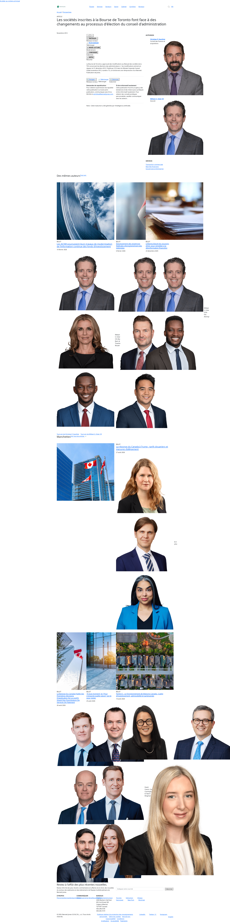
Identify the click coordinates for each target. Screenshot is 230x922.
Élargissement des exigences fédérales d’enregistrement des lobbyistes (129, 245)
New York (131, 900)
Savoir (116, 7)
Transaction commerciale (154, 165)
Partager (92, 79)
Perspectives (67, 12)
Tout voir (83, 175)
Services (100, 7)
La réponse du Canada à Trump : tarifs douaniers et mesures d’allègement (142, 448)
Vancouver (119, 900)
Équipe (91, 7)
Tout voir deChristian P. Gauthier (68, 434)
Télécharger (104, 79)
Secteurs (108, 7)
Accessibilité (115, 921)
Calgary (98, 898)
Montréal (141, 900)
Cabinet (123, 7)
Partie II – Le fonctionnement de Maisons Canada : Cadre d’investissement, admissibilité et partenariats (139, 695)
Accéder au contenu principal (10, 1)
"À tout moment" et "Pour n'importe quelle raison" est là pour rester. (98, 696)
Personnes (60, 898)
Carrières (132, 7)
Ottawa (139, 898)
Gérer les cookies (115, 917)
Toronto (119, 898)
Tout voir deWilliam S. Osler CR (91, 434)
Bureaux (141, 7)
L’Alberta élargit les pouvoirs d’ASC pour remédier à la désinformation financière (157, 245)
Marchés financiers (152, 167)
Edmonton (129, 898)
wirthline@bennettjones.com (103, 94)
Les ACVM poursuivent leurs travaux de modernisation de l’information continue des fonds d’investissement (84, 245)
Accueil (59, 12)
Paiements (123, 921)
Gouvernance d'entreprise (155, 169)
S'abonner (115, 79)
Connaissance (81, 898)
